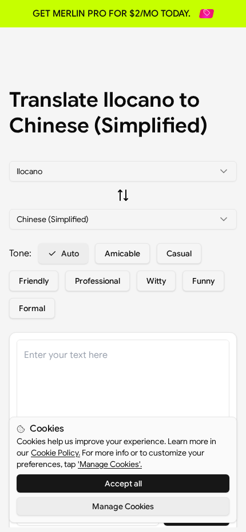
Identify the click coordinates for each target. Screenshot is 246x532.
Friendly (34, 281)
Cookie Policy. (55, 453)
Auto (70, 253)
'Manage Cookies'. (110, 464)
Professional (97, 281)
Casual (179, 253)
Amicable (122, 253)
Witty (156, 281)
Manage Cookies (123, 506)
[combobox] (123, 171)
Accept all (123, 483)
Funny (203, 281)
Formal (32, 308)
